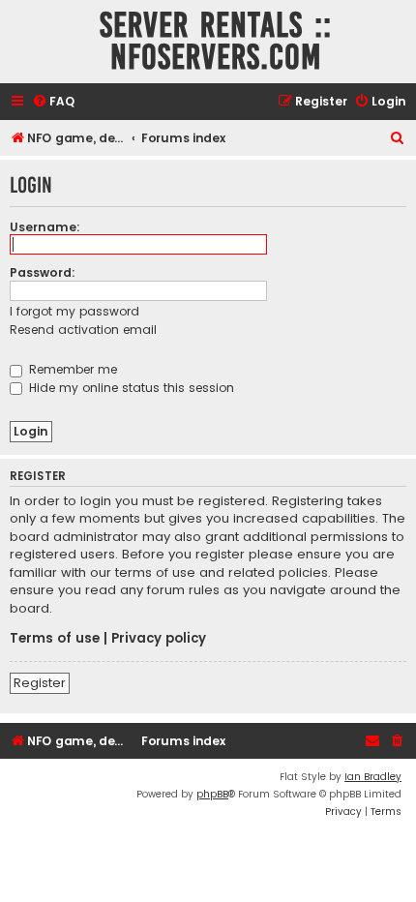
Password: (42, 272)
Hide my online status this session (129, 387)
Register (40, 683)
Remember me (71, 369)
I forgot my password (74, 311)
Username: (45, 227)
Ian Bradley (372, 776)
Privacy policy (158, 638)
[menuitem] (53, 102)
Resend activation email (83, 329)
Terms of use (55, 638)
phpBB (212, 794)
